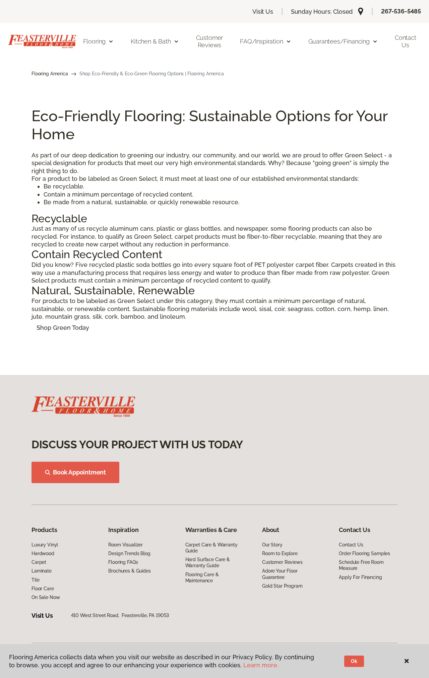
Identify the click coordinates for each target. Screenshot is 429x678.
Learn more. (261, 665)
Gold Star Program (282, 586)
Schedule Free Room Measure (361, 565)
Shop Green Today (63, 327)
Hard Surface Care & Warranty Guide (207, 562)
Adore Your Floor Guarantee (280, 574)
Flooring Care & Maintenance (202, 577)
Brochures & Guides (129, 571)
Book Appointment (79, 472)
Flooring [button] (94, 41)
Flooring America (50, 73)
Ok (354, 661)
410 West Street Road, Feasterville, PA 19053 (120, 615)
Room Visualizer (125, 544)
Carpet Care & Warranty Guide (211, 547)
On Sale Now (46, 597)
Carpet (39, 562)
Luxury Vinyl (45, 544)
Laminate (42, 571)
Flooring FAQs (123, 562)
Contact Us (405, 41)
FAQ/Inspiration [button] (261, 41)
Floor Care (43, 588)
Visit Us (262, 11)
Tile (35, 580)
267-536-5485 (401, 11)
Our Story (272, 544)
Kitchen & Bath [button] (151, 41)
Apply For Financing (360, 577)
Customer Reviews (209, 41)
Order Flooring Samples (364, 553)
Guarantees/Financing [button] (339, 41)
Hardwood (43, 553)
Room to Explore (280, 553)
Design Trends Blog (129, 553)
